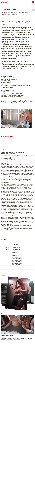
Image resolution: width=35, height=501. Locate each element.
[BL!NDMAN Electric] (33, 10)
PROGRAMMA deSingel (7, 136)
